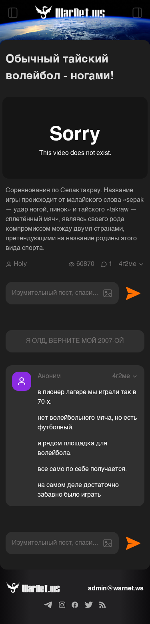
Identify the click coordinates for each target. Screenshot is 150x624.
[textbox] (62, 293)
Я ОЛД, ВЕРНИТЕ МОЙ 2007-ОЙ (75, 341)
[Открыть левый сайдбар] (12, 12)
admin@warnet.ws (116, 589)
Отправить (133, 293)
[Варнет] (39, 588)
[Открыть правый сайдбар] (137, 12)
